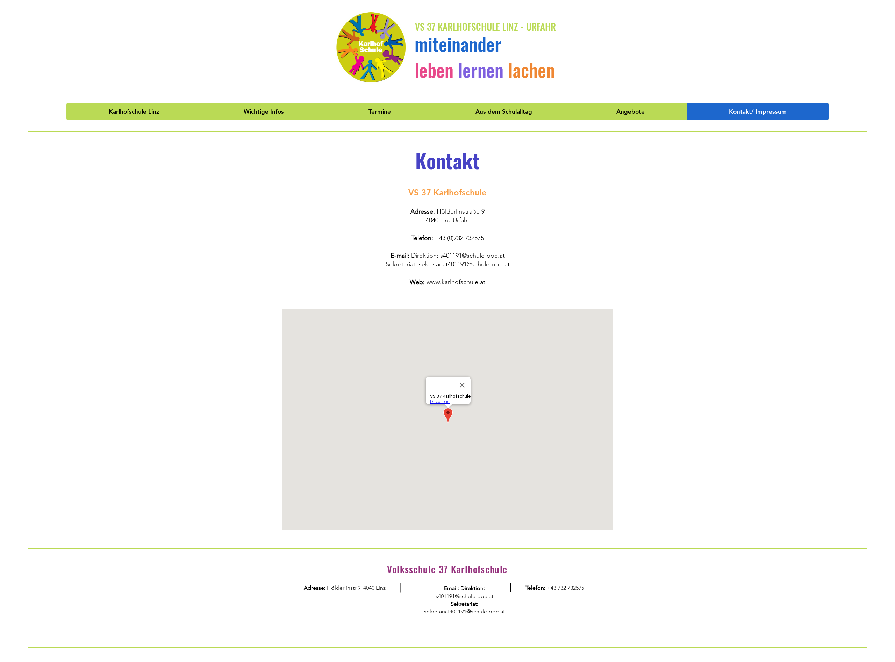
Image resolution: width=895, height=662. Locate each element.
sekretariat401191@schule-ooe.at (464, 264)
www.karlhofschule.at (456, 282)
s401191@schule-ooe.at (472, 255)
